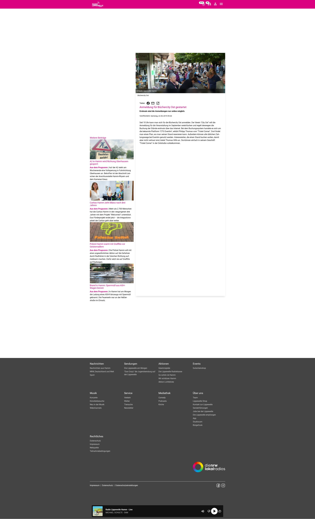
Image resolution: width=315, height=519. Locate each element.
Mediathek (164, 393)
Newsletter (128, 408)
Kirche (161, 404)
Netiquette (94, 447)
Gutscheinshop (199, 368)
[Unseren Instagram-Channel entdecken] (223, 485)
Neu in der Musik (97, 404)
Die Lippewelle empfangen (204, 415)
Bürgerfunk (197, 425)
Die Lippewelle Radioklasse (170, 371)
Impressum (95, 444)
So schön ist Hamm (167, 375)
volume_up (203, 511)
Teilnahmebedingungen (100, 451)
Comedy (162, 397)
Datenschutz (95, 441)
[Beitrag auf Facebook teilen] (148, 103)
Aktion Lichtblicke (166, 382)
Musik (93, 393)
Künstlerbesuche (97, 401)
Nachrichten (97, 363)
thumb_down (208, 511)
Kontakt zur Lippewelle (203, 404)
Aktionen (163, 363)
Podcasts (162, 401)
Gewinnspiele (164, 368)
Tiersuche (128, 404)
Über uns (198, 393)
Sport (92, 375)
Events (197, 363)
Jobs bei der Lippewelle (203, 411)
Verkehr (127, 397)
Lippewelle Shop (200, 401)
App (194, 418)
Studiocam (197, 422)
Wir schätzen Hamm (167, 378)
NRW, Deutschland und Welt (102, 371)
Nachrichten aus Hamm (100, 368)
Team (195, 397)
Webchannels (96, 408)
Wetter (127, 401)
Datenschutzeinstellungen (126, 485)
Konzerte (93, 397)
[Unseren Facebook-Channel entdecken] (218, 485)
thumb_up (219, 511)
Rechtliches (96, 436)
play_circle (214, 511)
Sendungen (130, 363)
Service (128, 393)
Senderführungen (200, 408)
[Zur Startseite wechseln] (98, 4)
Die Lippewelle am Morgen (135, 368)
